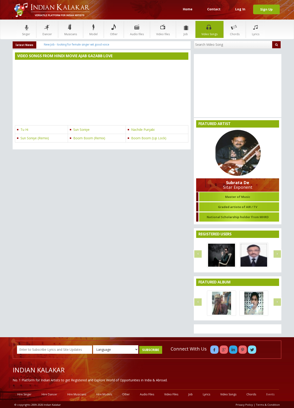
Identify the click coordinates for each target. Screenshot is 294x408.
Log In (240, 9)
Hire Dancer (49, 394)
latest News (24, 45)
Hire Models (104, 394)
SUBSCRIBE (150, 350)
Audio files (137, 34)
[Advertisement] (101, 93)
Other (114, 34)
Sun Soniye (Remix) (34, 138)
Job (186, 34)
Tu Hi (24, 129)
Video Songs (209, 34)
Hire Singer (24, 394)
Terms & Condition (268, 404)
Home (187, 9)
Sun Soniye (81, 129)
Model (93, 34)
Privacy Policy (244, 404)
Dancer (47, 34)
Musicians (70, 34)
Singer (26, 34)
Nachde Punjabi (143, 129)
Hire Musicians (76, 394)
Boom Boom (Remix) (89, 138)
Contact (213, 9)
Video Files (171, 394)
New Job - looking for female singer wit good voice (76, 44)
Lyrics (255, 34)
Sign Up (266, 9)
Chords (235, 34)
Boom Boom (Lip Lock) (148, 138)
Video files (163, 34)
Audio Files (147, 394)
